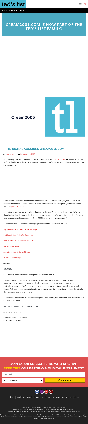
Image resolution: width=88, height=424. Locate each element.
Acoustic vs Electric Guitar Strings (16, 252)
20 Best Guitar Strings (12, 258)
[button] (85, 4)
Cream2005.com (59, 160)
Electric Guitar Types (11, 246)
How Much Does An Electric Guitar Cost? (19, 241)
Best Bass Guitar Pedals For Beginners (18, 235)
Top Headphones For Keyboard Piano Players (20, 230)
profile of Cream (17, 207)
